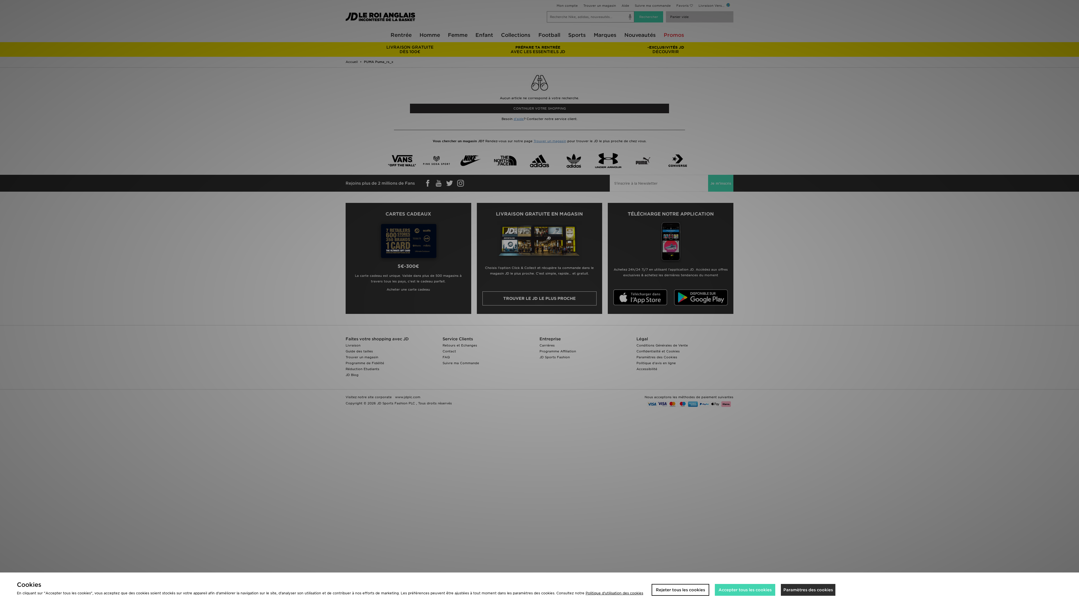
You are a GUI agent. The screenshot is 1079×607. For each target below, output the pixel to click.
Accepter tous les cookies (745, 590)
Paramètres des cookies (808, 590)
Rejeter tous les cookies (680, 590)
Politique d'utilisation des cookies (614, 593)
